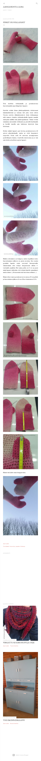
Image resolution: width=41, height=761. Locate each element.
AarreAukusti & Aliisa (13, 7)
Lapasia (17, 546)
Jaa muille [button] (6, 543)
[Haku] (37, 3)
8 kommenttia (14, 723)
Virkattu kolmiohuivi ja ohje (18, 642)
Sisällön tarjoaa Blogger (22, 755)
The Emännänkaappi (14, 720)
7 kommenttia (14, 646)
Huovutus (12, 546)
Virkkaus (22, 546)
